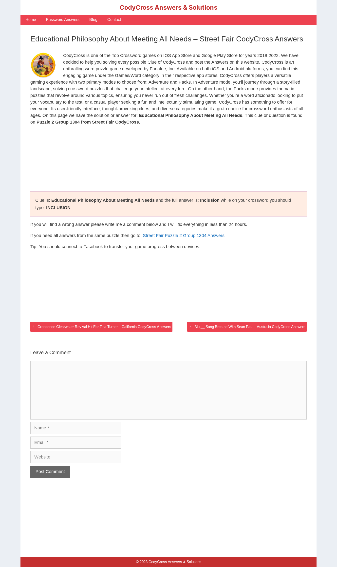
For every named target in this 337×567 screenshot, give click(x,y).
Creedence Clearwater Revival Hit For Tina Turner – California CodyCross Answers (104, 327)
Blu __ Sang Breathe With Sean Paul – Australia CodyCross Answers (249, 327)
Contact (114, 20)
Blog (93, 20)
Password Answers (62, 20)
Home (30, 20)
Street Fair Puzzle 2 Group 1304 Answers (184, 235)
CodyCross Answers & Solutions (168, 7)
